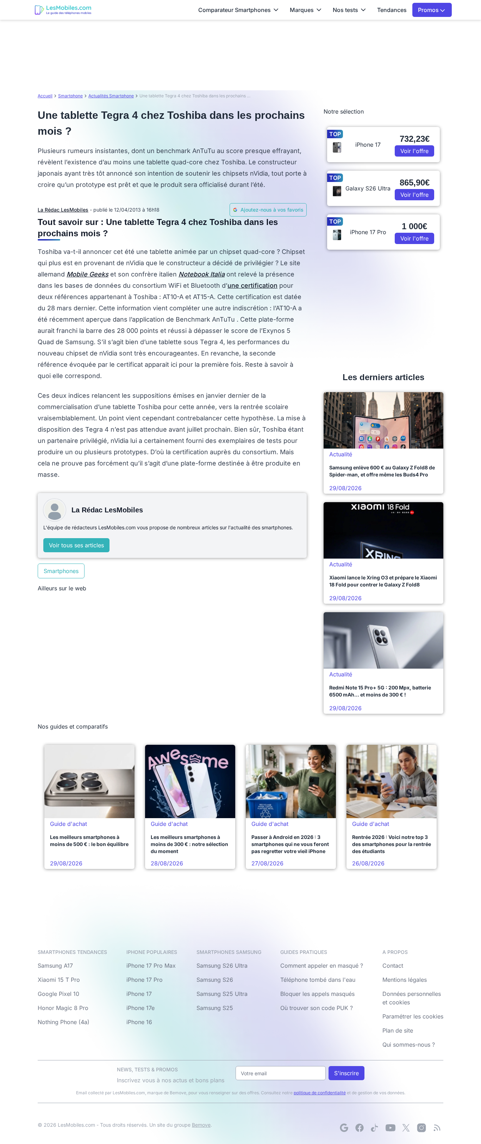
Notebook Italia (202, 274)
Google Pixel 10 (58, 993)
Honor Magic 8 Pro (63, 1007)
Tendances (392, 9)
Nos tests (345, 9)
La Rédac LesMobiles (63, 210)
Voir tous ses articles (76, 545)
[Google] (344, 1127)
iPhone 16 (139, 1022)
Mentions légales (404, 979)
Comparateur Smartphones (234, 9)
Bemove (201, 1125)
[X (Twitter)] (406, 1127)
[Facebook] (359, 1127)
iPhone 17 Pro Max (151, 965)
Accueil (45, 95)
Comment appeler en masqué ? (321, 965)
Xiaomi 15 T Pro (59, 979)
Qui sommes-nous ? (408, 1044)
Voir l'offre (414, 150)
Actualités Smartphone (111, 95)
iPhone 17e (140, 1007)
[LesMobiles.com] (63, 10)
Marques (302, 9)
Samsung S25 (214, 1007)
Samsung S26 (214, 979)
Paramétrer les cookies (412, 1016)
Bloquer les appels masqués (317, 993)
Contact (392, 965)
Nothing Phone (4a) (63, 1022)
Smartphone (70, 95)
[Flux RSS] (437, 1127)
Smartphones (61, 570)
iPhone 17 (139, 993)
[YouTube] (390, 1127)
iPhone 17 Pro (144, 979)
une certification (252, 285)
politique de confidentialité (320, 1092)
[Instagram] (421, 1127)
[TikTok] (375, 1127)
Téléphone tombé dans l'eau (317, 979)
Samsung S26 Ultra (222, 965)
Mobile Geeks (87, 274)
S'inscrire (346, 1073)
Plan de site (397, 1030)
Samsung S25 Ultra (222, 993)
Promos (429, 9)
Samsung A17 (55, 965)
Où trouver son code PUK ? (316, 1007)
